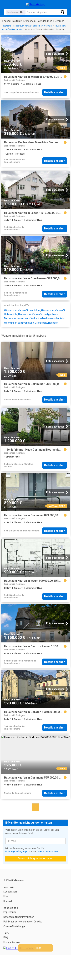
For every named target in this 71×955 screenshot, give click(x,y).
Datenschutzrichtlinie (47, 851)
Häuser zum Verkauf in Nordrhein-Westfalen (33, 26)
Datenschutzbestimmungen (18, 917)
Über (6, 896)
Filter (38, 947)
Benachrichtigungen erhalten (35, 858)
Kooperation (10, 891)
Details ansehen (54, 92)
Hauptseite (6, 26)
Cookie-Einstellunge (14, 926)
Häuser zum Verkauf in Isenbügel (22, 310)
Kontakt (7, 901)
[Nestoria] (35, 4)
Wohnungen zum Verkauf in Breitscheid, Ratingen (31, 322)
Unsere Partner (11, 942)
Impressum (9, 912)
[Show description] (65, 76)
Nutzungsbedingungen (16, 851)
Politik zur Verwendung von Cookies (22, 921)
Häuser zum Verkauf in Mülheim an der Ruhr (41, 318)
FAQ (5, 937)
